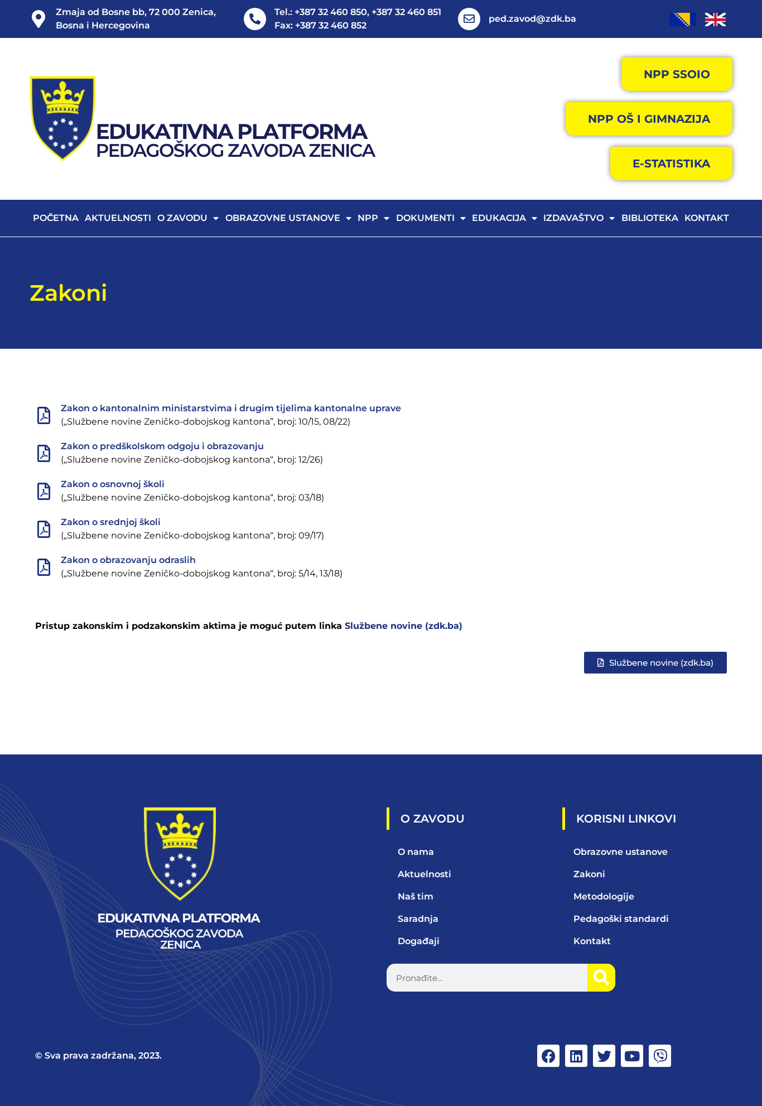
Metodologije (603, 896)
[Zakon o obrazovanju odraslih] (43, 567)
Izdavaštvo (573, 218)
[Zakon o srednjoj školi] (43, 529)
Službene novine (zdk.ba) (403, 626)
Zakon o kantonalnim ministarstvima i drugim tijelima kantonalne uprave (231, 408)
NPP (368, 218)
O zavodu (182, 218)
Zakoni (69, 292)
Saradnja (418, 918)
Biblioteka (649, 218)
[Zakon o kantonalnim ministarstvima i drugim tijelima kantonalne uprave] (43, 415)
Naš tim (415, 896)
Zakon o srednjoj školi (111, 522)
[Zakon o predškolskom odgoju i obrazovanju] (43, 453)
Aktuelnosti (118, 218)
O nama (416, 852)
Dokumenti (425, 218)
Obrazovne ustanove (282, 218)
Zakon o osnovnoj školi (113, 484)
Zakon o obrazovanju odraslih (128, 560)
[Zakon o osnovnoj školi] (43, 491)
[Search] (601, 978)
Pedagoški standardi (621, 918)
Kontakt (706, 218)
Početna (56, 218)
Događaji (419, 941)
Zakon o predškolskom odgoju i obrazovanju (162, 446)
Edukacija (499, 218)
